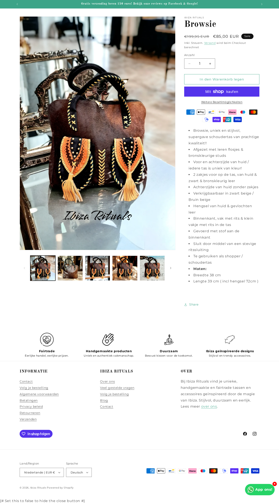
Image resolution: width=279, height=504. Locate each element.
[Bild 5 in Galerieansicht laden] (152, 268)
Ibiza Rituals (38, 487)
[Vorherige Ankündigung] (17, 4)
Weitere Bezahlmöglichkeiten (222, 102)
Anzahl (189, 55)
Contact (26, 381)
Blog (104, 400)
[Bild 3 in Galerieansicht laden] (97, 268)
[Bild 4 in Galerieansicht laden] (124, 268)
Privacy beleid (31, 406)
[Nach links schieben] (24, 268)
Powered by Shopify (60, 487)
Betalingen (29, 400)
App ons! (263, 489)
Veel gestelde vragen (117, 388)
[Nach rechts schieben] (170, 268)
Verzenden (28, 419)
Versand (210, 42)
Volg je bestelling (34, 388)
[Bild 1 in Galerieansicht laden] (42, 268)
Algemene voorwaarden (39, 394)
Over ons (107, 381)
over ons (209, 406)
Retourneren (30, 413)
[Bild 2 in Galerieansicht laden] (70, 268)
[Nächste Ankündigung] (262, 4)
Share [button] (194, 304)
